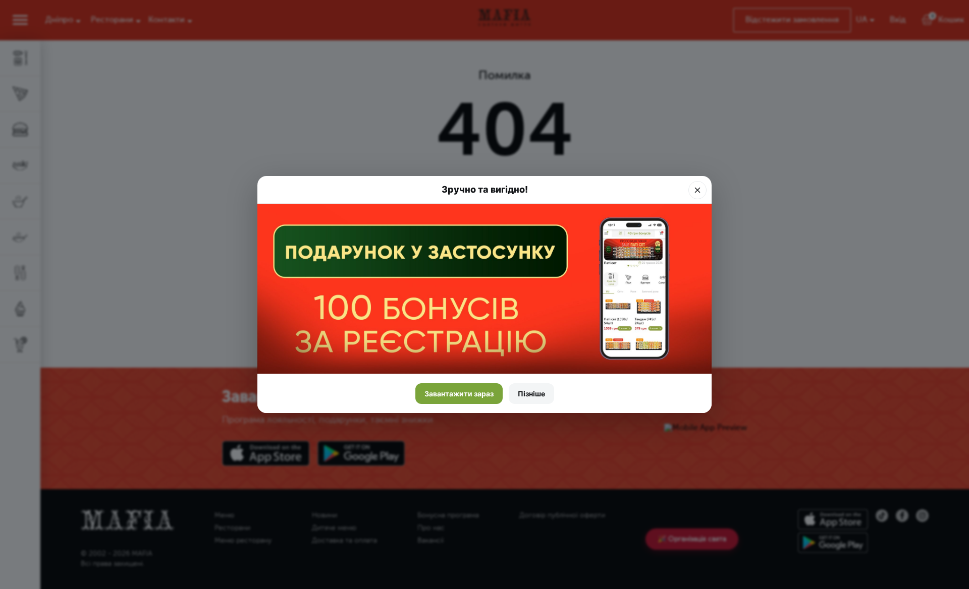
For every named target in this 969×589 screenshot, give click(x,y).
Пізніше (531, 393)
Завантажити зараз (459, 393)
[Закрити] (697, 190)
